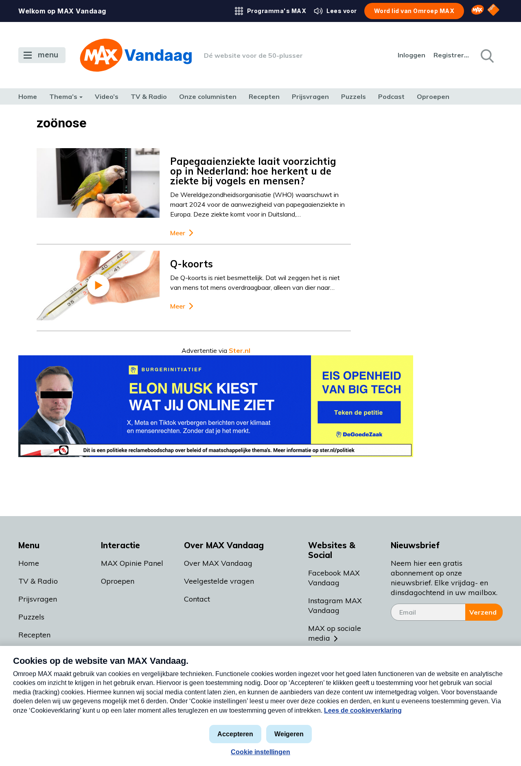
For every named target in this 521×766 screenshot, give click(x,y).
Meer (177, 233)
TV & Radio (149, 96)
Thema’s (63, 96)
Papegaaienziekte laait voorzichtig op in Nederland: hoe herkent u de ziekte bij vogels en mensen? (253, 171)
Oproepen (433, 96)
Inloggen (411, 55)
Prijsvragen (310, 96)
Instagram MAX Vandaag (335, 605)
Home (27, 96)
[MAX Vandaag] (136, 55)
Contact (197, 599)
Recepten (264, 96)
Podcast (391, 96)
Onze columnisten (207, 96)
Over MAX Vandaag (218, 563)
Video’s (106, 96)
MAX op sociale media (334, 633)
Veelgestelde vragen (219, 581)
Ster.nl (239, 350)
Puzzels (353, 96)
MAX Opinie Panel (132, 563)
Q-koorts (191, 264)
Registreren (451, 55)
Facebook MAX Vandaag (334, 577)
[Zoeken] (486, 55)
